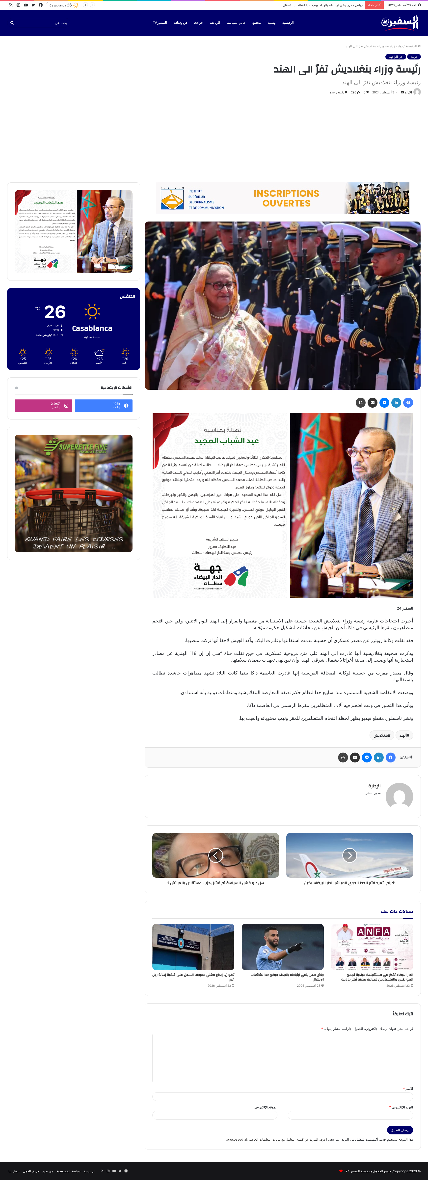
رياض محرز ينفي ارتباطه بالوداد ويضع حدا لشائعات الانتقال (287, 977)
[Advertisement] (214, 137)
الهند (403, 735)
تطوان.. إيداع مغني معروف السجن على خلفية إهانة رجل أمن (321, 5)
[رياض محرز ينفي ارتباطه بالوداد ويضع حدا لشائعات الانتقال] (283, 947)
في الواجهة (395, 56)
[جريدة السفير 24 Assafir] (400, 23)
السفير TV (160, 23)
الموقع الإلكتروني (265, 1107)
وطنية (271, 23)
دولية (399, 46)
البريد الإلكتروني (401, 1107)
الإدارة (408, 92)
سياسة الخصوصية (68, 1171)
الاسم (408, 1089)
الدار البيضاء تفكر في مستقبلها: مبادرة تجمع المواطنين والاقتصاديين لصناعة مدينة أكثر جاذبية (377, 977)
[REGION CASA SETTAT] (282, 505)
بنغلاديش (381, 735)
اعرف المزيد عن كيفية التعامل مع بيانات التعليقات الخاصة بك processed (277, 1139)
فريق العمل (31, 1171)
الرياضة (215, 23)
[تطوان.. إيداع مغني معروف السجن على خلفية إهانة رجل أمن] (193, 947)
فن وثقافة (180, 23)
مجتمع (256, 23)
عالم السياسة (236, 23)
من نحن (47, 1171)
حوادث (198, 23)
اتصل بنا (14, 1171)
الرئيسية (288, 23)
